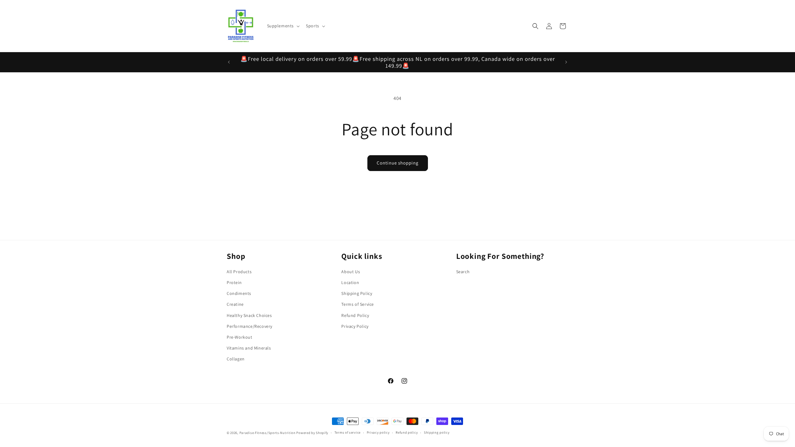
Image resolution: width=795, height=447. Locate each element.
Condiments (239, 293)
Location (350, 282)
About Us (350, 271)
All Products (239, 271)
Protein (234, 282)
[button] (282, 25)
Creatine (235, 304)
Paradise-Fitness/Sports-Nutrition (268, 433)
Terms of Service (357, 304)
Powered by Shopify (312, 433)
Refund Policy (355, 315)
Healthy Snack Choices (249, 315)
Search (463, 271)
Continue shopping (398, 163)
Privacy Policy (354, 326)
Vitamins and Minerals (249, 348)
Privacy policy (378, 432)
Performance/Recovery (249, 326)
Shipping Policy (356, 293)
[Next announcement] (566, 62)
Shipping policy (437, 432)
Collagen (236, 359)
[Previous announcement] (229, 62)
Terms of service (347, 432)
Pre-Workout (239, 337)
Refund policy (407, 432)
